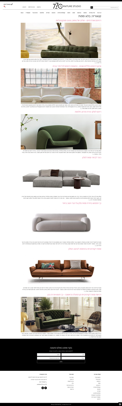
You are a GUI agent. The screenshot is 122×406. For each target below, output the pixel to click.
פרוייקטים (39, 7)
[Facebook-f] (45, 388)
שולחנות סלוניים (96, 393)
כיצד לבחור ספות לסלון (91, 157)
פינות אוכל (35, 12)
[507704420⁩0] (11, 4)
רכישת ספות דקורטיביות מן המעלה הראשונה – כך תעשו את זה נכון (74, 294)
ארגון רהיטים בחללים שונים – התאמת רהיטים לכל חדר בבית (77, 65)
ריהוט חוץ (24, 7)
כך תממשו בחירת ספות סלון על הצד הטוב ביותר (81, 203)
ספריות (47, 12)
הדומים (98, 399)
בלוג (73, 383)
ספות (73, 12)
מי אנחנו (72, 379)
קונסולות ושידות (61, 12)
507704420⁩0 (7, 4)
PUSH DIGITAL (58, 404)
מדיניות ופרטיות (70, 385)
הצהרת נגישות (70, 387)
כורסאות (79, 12)
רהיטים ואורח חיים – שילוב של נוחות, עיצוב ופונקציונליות (78, 20)
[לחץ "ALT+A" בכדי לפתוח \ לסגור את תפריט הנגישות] (120, 404)
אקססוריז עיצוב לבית (95, 397)
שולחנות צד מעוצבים (95, 395)
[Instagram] (42, 388)
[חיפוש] (92, 7)
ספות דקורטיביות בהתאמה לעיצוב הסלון (84, 248)
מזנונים (53, 12)
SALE (22, 12)
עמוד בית (72, 377)
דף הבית (99, 12)
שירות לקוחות (71, 381)
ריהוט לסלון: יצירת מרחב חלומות (88, 111)
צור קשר (72, 389)
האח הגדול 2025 (31, 7)
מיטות (68, 12)
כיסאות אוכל (97, 377)
